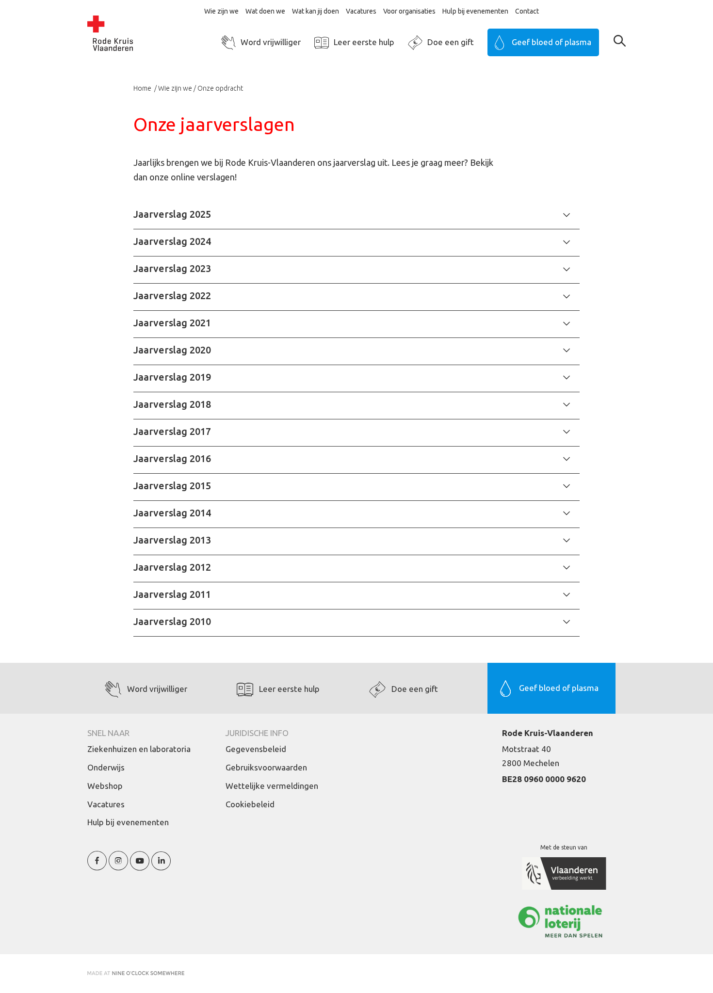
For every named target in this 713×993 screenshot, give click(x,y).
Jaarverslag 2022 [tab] (172, 295)
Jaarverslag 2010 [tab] (172, 621)
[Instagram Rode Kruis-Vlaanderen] (118, 866)
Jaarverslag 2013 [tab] (172, 539)
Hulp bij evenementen (475, 11)
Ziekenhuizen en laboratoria (139, 748)
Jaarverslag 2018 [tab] (172, 404)
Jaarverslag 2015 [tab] (172, 485)
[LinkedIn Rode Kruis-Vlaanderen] (161, 866)
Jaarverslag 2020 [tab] (172, 349)
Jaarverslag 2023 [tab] (172, 268)
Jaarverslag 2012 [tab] (172, 567)
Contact (527, 11)
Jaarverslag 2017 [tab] (172, 431)
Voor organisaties (409, 11)
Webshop (105, 785)
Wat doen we (265, 11)
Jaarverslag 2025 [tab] (172, 214)
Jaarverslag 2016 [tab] (172, 458)
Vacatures (361, 11)
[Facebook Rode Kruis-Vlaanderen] (97, 866)
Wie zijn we (221, 11)
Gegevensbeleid (256, 748)
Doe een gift (450, 42)
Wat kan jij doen (315, 11)
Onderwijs (106, 767)
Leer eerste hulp (364, 42)
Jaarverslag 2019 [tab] (172, 377)
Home (143, 88)
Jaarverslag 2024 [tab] (172, 241)
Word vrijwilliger (271, 42)
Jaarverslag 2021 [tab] (172, 322)
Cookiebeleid (250, 804)
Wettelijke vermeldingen (272, 785)
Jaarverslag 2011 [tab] (172, 594)
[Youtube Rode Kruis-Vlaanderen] (139, 866)
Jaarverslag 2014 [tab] (172, 512)
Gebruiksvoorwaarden (266, 767)
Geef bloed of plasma (551, 42)
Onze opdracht (220, 88)
